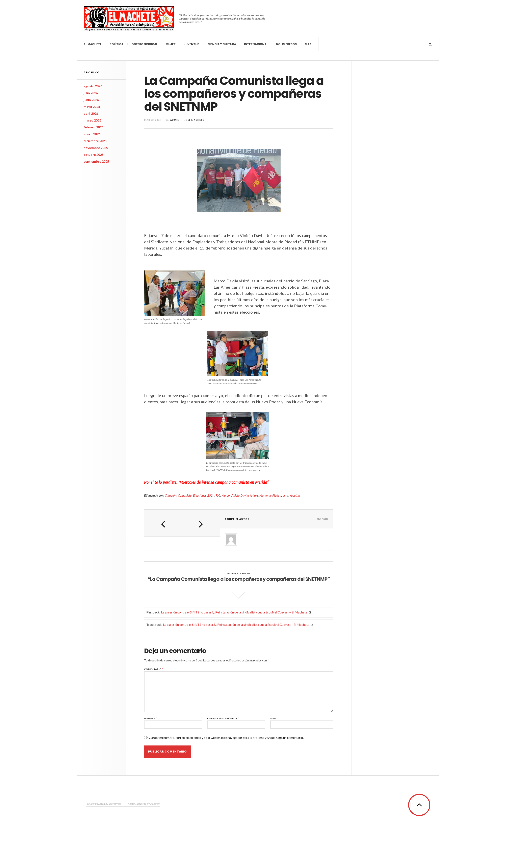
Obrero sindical (144, 44)
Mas (308, 44)
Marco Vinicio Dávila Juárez (240, 495)
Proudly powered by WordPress (103, 803)
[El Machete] (129, 18)
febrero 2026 (93, 127)
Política (116, 44)
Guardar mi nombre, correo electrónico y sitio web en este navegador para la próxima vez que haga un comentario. (225, 737)
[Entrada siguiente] (201, 523)
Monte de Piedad (270, 495)
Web (273, 718)
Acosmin (155, 803)
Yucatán (294, 495)
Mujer (171, 44)
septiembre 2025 (96, 161)
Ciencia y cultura (222, 44)
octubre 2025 (94, 154)
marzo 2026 (92, 120)
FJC (218, 495)
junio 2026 (91, 100)
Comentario (153, 669)
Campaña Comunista (178, 495)
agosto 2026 (93, 86)
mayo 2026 (92, 106)
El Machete (93, 44)
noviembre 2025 (96, 148)
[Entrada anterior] (163, 523)
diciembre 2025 (95, 141)
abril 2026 (91, 113)
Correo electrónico (223, 718)
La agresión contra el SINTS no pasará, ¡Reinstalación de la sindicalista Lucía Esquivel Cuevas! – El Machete (234, 612)
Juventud (192, 44)
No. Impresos (286, 44)
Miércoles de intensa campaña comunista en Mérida (223, 482)
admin (174, 120)
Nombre (150, 718)
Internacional (256, 44)
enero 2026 (92, 134)
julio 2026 (91, 93)
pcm (285, 495)
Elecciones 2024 (203, 495)
